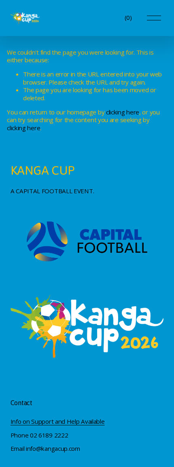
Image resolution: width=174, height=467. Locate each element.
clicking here (122, 112)
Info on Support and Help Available (58, 421)
